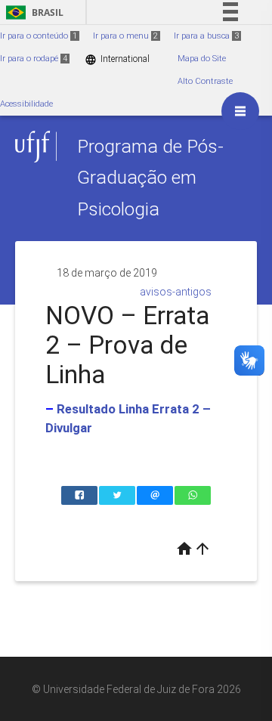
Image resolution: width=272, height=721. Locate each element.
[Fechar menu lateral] (240, 111)
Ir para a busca (206, 36)
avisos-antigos (176, 292)
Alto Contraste (205, 81)
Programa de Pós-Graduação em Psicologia (150, 177)
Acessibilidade (26, 104)
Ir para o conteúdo (38, 36)
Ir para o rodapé (33, 58)
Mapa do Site (202, 58)
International (117, 59)
